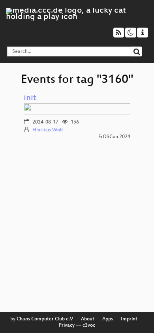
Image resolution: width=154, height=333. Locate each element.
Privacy (67, 325)
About (87, 319)
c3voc (89, 325)
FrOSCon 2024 (114, 137)
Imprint (129, 319)
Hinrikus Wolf (47, 130)
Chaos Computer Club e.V (45, 319)
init (30, 98)
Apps (107, 319)
